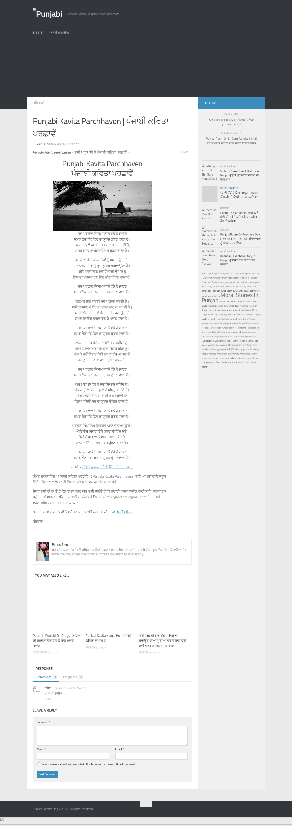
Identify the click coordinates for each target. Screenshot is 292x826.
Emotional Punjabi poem (213, 282)
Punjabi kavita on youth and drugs (232, 319)
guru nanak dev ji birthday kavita (239, 282)
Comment (43, 722)
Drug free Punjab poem (214, 278)
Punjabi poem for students (233, 328)
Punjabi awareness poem (226, 310)
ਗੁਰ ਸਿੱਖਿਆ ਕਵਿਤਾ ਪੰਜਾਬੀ (237, 345)
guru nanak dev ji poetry (244, 291)
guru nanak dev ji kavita (241, 286)
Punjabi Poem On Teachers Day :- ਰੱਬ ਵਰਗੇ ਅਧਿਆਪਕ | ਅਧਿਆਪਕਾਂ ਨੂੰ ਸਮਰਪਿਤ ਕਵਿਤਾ (240, 239)
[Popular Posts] (216, 156)
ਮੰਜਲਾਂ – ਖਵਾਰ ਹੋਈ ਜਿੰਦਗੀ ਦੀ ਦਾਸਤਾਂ (107, 467)
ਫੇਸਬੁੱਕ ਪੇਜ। (124, 512)
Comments (46, 677)
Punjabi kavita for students (240, 314)
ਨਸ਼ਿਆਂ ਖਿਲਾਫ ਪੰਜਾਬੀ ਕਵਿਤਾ (224, 358)
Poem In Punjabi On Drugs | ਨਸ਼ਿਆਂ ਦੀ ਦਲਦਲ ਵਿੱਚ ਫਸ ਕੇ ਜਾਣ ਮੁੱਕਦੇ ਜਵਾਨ (57, 641)
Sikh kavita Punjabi (223, 341)
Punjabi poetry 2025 (223, 336)
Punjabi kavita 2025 (248, 310)
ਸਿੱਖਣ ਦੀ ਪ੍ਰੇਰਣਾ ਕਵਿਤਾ (226, 362)
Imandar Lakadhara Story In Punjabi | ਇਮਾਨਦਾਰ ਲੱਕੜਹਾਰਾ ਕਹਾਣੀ (237, 260)
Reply (48, 698)
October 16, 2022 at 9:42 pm (70, 688)
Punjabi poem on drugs (229, 332)
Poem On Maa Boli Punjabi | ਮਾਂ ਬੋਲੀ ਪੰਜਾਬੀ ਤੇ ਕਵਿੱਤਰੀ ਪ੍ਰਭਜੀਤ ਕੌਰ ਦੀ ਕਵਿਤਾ (239, 217)
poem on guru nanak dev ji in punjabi (231, 306)
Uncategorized (229, 188)
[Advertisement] (146, 67)
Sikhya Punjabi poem (242, 341)
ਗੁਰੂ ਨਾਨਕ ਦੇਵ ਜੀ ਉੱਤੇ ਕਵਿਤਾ (228, 349)
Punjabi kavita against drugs (215, 314)
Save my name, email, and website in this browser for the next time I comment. (88, 764)
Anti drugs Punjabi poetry (213, 273)
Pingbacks (72, 677)
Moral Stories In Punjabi (230, 298)
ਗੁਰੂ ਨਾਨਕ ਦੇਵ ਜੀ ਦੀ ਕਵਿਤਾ (224, 354)
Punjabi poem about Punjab (233, 323)
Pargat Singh (46, 144)
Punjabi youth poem (242, 336)
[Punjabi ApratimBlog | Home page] (48, 14)
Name (41, 749)
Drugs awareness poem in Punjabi (241, 278)
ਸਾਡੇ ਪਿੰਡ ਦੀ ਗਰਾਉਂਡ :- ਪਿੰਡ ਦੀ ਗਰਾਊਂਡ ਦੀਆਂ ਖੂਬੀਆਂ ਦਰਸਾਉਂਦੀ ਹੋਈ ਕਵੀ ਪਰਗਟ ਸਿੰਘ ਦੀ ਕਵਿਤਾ (162, 641)
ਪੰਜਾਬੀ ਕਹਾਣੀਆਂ (59, 33)
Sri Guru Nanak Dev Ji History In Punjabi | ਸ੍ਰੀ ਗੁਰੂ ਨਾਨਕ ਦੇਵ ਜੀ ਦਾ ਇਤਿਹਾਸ (239, 175)
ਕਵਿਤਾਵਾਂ (38, 33)
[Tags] (246, 156)
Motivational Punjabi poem (232, 301)
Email (119, 749)
